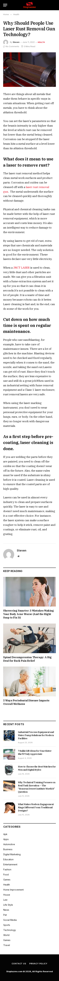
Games (6, 879)
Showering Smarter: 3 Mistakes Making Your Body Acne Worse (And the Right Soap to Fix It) (28, 614)
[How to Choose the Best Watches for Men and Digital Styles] (9, 770)
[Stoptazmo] (29, 5)
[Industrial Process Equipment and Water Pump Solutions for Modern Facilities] (9, 735)
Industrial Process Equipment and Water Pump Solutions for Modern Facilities (36, 735)
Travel (6, 945)
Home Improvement (13, 889)
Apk (5, 834)
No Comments (12, 46)
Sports (6, 925)
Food (6, 874)
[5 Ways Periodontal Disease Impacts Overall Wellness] (29, 681)
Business (7, 849)
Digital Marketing (12, 854)
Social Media (10, 920)
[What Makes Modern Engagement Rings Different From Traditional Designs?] (9, 807)
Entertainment (10, 864)
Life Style (8, 904)
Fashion (7, 869)
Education (8, 859)
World (6, 935)
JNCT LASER (21, 267)
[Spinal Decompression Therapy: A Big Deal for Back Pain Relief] (29, 638)
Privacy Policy (38, 963)
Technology (9, 930)
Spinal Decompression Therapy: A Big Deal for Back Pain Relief (27, 659)
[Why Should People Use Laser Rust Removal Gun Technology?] (29, 69)
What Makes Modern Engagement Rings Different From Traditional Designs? (36, 807)
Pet (5, 915)
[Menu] (5, 5)
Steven (16, 42)
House (6, 894)
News (6, 909)
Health (41, 42)
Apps (6, 839)
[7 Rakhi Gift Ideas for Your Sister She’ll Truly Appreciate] (9, 754)
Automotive (9, 844)
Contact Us (19, 963)
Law (5, 899)
